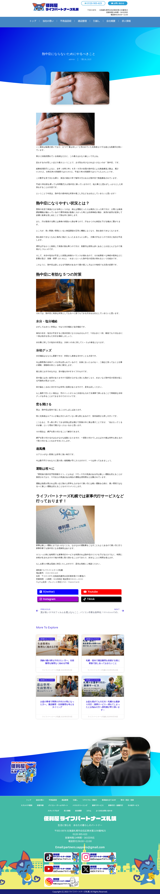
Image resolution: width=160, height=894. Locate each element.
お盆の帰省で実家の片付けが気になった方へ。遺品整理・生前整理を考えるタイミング (57, 704)
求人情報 (126, 21)
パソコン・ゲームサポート (58, 805)
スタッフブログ (53, 810)
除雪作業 (40, 805)
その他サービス (133, 805)
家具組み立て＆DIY (109, 800)
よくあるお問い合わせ (104, 810)
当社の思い (48, 21)
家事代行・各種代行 (115, 805)
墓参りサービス (98, 805)
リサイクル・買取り (89, 800)
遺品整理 (82, 21)
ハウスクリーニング (80, 805)
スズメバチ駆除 (26, 805)
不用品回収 (65, 21)
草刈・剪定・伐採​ (127, 800)
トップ (32, 21)
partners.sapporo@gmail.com (84, 847)
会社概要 (110, 21)
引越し (96, 21)
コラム (88, 810)
